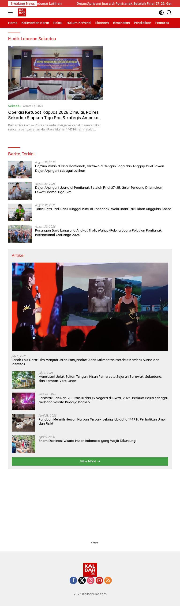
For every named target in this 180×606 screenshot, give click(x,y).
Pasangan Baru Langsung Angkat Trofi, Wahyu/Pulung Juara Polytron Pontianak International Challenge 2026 (98, 232)
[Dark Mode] (161, 12)
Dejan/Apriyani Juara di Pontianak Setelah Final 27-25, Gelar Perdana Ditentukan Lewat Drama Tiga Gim (98, 189)
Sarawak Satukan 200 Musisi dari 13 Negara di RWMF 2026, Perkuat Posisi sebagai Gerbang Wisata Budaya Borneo (103, 400)
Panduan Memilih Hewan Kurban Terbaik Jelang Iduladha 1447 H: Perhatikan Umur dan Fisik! (102, 421)
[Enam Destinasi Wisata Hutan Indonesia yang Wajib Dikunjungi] (23, 444)
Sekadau (14, 106)
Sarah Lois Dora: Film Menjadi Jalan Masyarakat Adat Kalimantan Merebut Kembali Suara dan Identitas (85, 362)
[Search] (169, 12)
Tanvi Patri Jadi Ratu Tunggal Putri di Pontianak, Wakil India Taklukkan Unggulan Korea (103, 209)
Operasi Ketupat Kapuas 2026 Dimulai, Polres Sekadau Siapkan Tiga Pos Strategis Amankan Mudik (54, 118)
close (94, 542)
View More (88, 461)
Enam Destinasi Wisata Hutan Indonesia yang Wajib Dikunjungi (87, 441)
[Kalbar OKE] (28, 12)
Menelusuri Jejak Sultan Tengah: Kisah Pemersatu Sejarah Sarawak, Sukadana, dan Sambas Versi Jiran (100, 378)
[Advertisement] (90, 509)
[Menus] (11, 12)
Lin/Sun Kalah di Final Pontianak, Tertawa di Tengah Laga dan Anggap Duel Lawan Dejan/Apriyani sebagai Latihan (99, 168)
